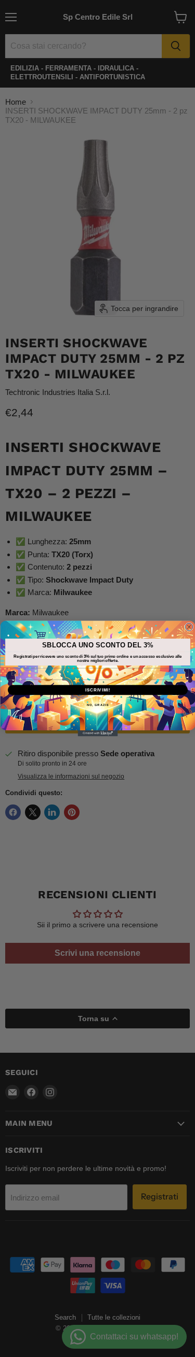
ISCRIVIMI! (97, 690)
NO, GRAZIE (97, 705)
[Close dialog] (188, 626)
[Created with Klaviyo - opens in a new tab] (97, 733)
